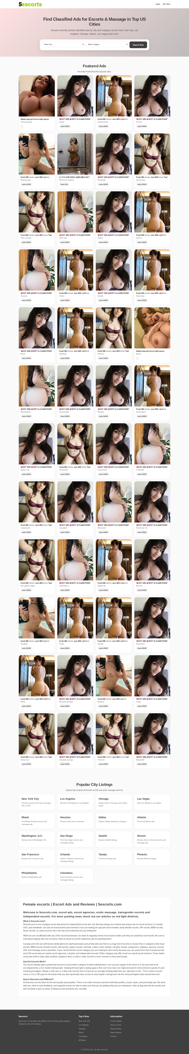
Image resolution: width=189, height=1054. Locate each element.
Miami (81, 1032)
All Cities (82, 1040)
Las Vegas (83, 1036)
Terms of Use (115, 1025)
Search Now (138, 45)
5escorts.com (97, 944)
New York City (84, 1021)
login (158, 4)
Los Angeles (84, 1025)
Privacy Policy (115, 1029)
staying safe (38, 939)
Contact (113, 1036)
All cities (166, 4)
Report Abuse (115, 1032)
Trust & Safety (116, 1021)
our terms (53, 939)
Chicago (82, 1029)
